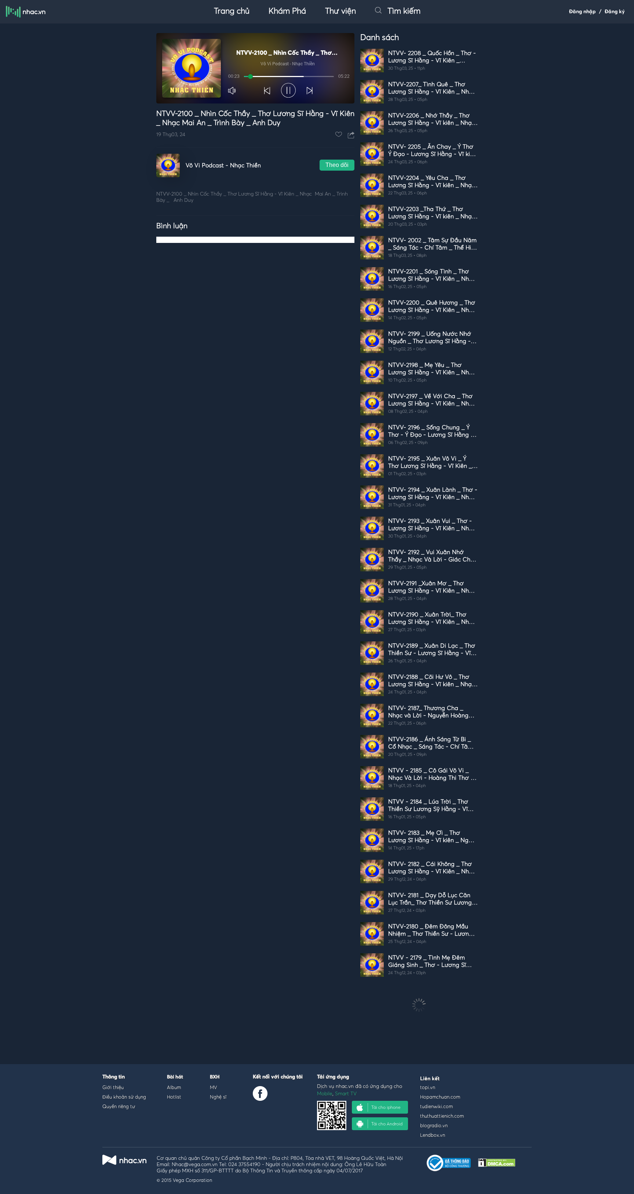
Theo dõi (337, 165)
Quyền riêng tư (118, 1106)
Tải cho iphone (386, 1107)
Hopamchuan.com (440, 1097)
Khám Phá (287, 11)
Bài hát (175, 1077)
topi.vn (427, 1087)
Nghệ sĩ (218, 1097)
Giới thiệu (113, 1087)
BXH (214, 1077)
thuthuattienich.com (442, 1116)
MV (213, 1087)
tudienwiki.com (436, 1106)
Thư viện (340, 11)
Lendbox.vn (432, 1135)
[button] (232, 91)
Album (174, 1087)
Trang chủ (231, 11)
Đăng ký (615, 11)
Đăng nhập (582, 11)
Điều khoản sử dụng (124, 1097)
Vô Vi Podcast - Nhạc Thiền (223, 165)
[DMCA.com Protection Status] (496, 1165)
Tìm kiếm (403, 11)
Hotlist (174, 1097)
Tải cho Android (386, 1123)
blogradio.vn (434, 1125)
